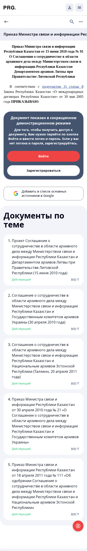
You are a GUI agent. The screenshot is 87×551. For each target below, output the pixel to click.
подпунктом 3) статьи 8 (62, 86)
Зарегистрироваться (43, 170)
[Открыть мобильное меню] (79, 8)
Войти (43, 156)
